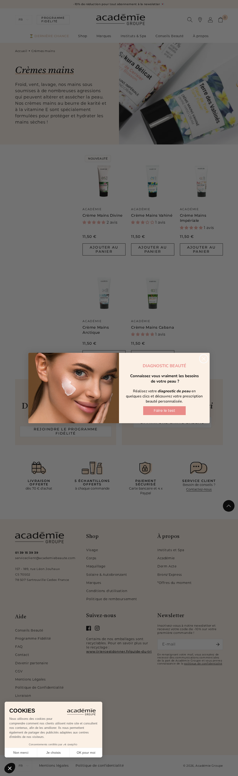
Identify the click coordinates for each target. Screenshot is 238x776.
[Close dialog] (204, 359)
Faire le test (164, 410)
